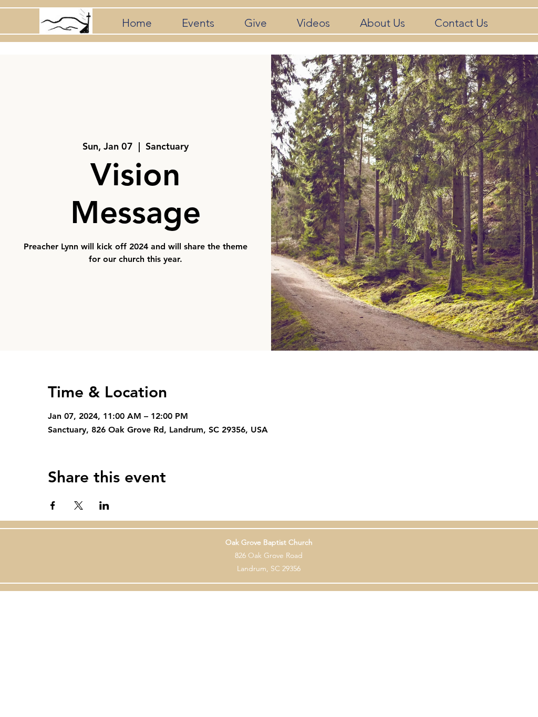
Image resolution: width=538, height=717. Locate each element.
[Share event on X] (79, 505)
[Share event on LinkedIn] (104, 505)
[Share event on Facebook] (53, 505)
